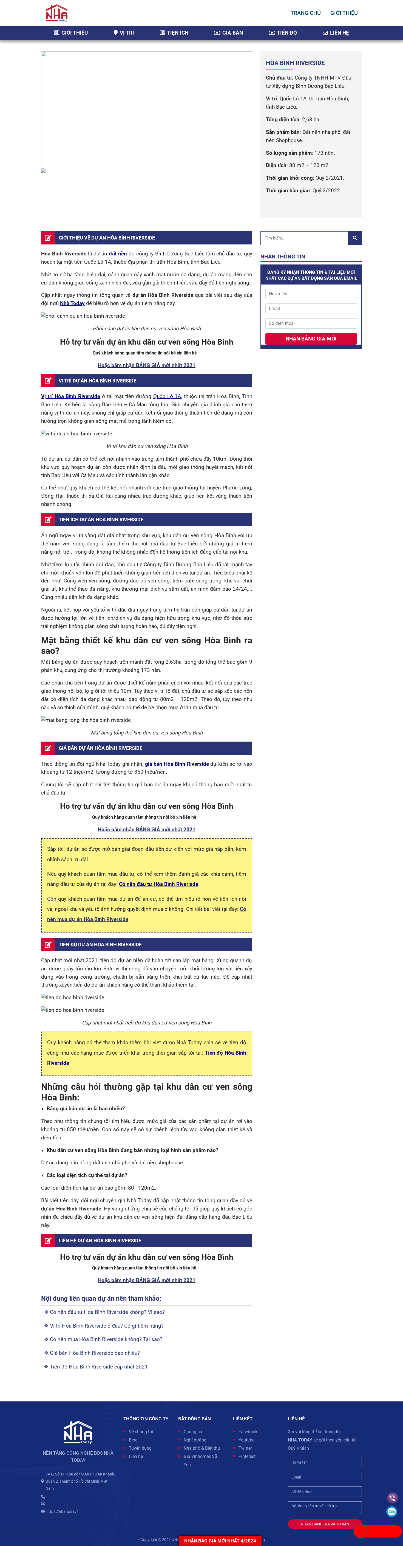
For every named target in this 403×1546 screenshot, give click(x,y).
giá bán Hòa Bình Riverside (177, 764)
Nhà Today (72, 303)
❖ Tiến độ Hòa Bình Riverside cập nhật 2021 (96, 1367)
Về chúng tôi (141, 1431)
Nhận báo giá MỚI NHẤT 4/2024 (220, 1541)
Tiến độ (286, 33)
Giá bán (232, 33)
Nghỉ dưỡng (195, 1440)
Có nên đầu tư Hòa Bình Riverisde (158, 884)
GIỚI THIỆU (344, 13)
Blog (133, 1440)
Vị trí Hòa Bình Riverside (70, 396)
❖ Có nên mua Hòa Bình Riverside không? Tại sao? (103, 1339)
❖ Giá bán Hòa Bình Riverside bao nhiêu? (92, 1353)
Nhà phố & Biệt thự (202, 1448)
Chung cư (193, 1431)
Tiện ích (177, 33)
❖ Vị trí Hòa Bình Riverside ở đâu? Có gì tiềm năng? (104, 1326)
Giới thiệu (74, 33)
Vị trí (126, 33)
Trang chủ (306, 13)
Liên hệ (339, 33)
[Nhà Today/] (56, 13)
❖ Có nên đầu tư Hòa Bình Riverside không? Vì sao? (104, 1312)
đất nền (118, 254)
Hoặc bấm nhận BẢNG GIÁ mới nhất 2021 (146, 365)
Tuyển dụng (140, 1448)
